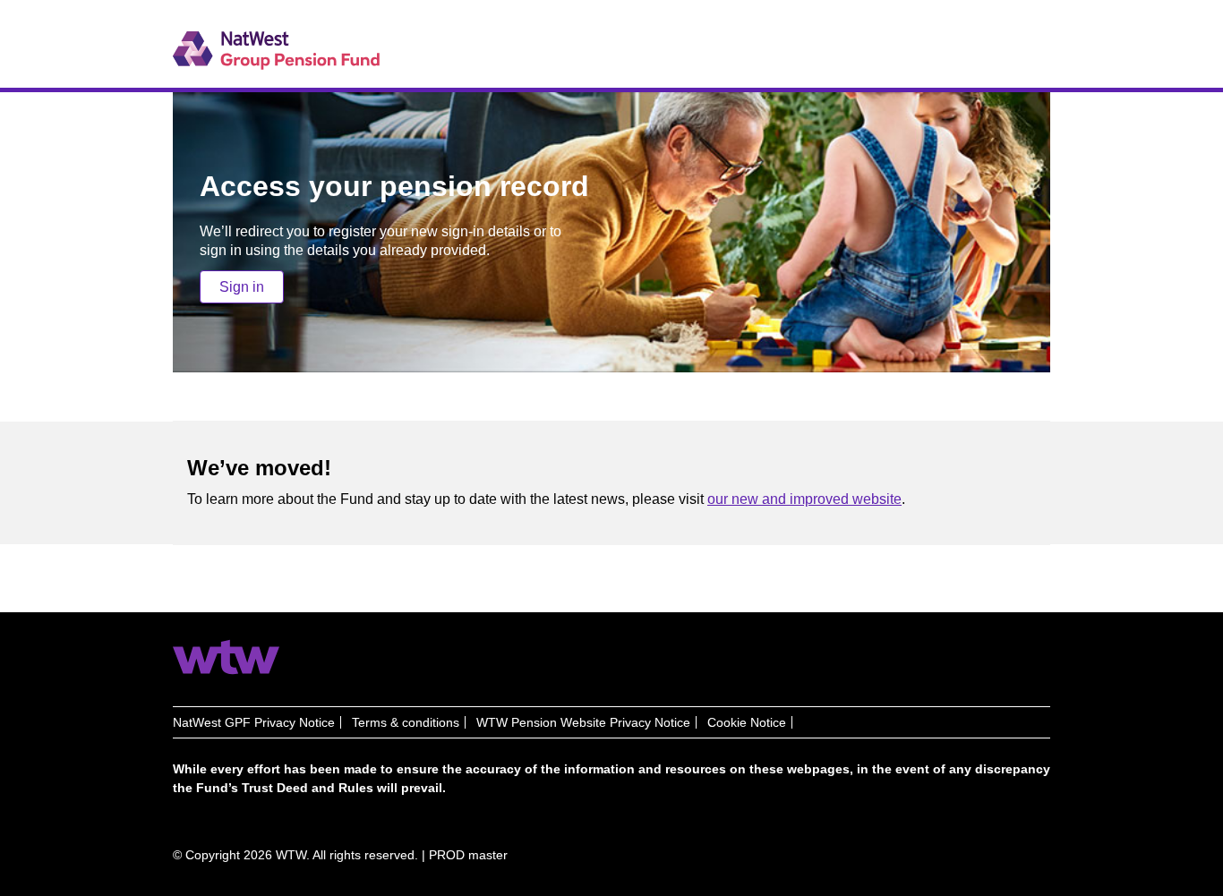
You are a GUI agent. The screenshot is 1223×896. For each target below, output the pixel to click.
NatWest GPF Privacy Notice (254, 722)
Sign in (241, 286)
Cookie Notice (746, 722)
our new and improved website (804, 499)
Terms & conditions (405, 722)
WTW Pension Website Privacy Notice (583, 722)
